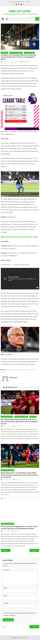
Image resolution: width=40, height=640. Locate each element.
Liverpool (21, 370)
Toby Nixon (17, 531)
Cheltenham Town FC (21, 417)
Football (9, 370)
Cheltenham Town (7, 417)
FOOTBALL (4, 53)
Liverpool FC (28, 370)
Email (5, 596)
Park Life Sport (20, 11)
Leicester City (15, 370)
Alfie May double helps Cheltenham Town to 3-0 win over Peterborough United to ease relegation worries (19, 421)
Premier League (29, 53)
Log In (28, 2)
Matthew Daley (17, 426)
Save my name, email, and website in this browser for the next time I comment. (20, 614)
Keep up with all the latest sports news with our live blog (19, 237)
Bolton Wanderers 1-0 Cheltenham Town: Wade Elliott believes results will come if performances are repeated (19, 475)
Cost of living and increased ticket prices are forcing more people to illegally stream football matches (35, 550)
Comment (7, 570)
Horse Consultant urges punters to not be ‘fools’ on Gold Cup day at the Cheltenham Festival (19, 527)
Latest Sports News (16, 53)
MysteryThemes (23, 638)
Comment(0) (25, 62)
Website (6, 603)
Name (6, 588)
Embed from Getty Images (7, 170)
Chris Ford (16, 62)
